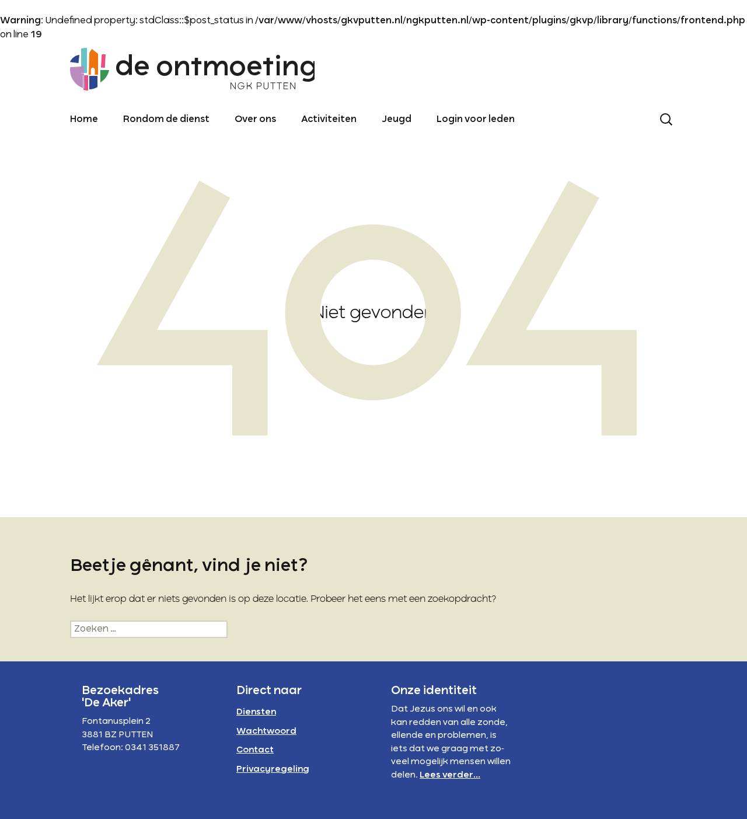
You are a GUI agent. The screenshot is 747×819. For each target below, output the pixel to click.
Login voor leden (476, 119)
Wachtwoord (266, 731)
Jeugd (396, 119)
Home (84, 119)
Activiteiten (329, 119)
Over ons (255, 119)
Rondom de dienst (166, 119)
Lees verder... (450, 775)
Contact (255, 750)
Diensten (256, 712)
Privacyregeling (272, 769)
